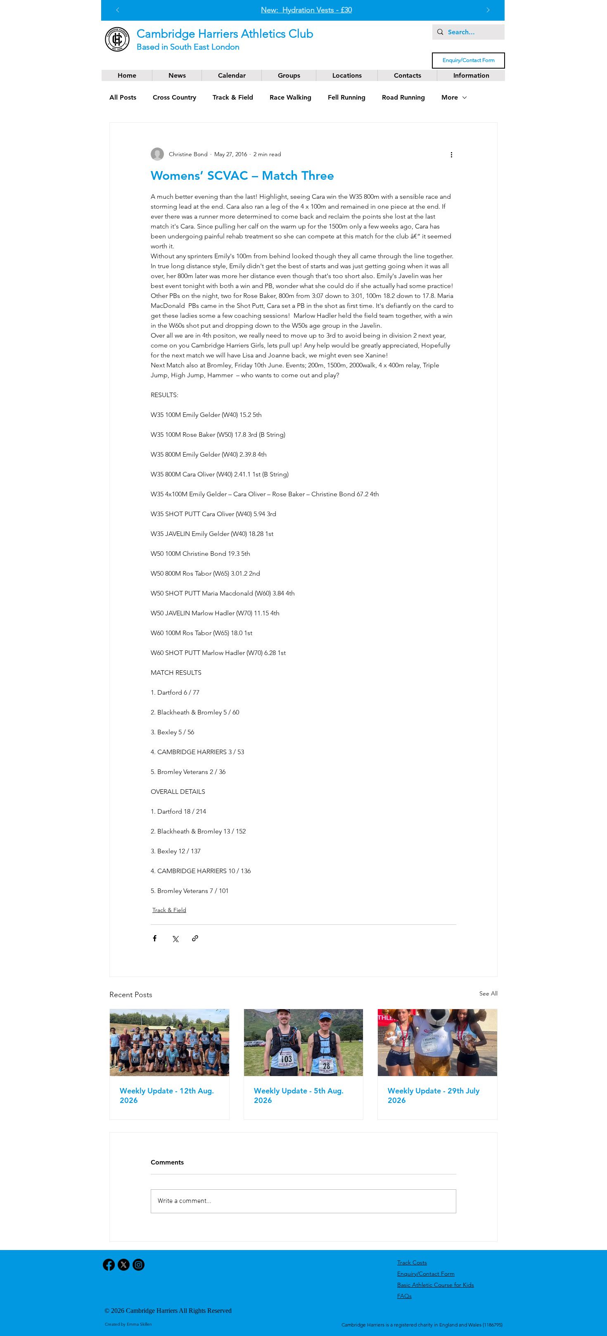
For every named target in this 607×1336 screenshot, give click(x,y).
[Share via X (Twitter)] (175, 938)
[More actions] (451, 154)
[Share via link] (195, 938)
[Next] (488, 10)
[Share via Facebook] (155, 938)
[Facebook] (109, 1265)
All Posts (122, 97)
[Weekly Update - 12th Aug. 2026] (169, 1042)
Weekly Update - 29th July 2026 (433, 1095)
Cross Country (174, 97)
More (449, 97)
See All (488, 993)
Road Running (403, 97)
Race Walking (290, 97)
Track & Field (233, 97)
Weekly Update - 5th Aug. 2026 (299, 1095)
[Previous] (117, 10)
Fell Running (346, 97)
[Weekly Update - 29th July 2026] (437, 1042)
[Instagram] (139, 1265)
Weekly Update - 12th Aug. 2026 (167, 1095)
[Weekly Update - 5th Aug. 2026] (303, 1042)
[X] (124, 1265)
